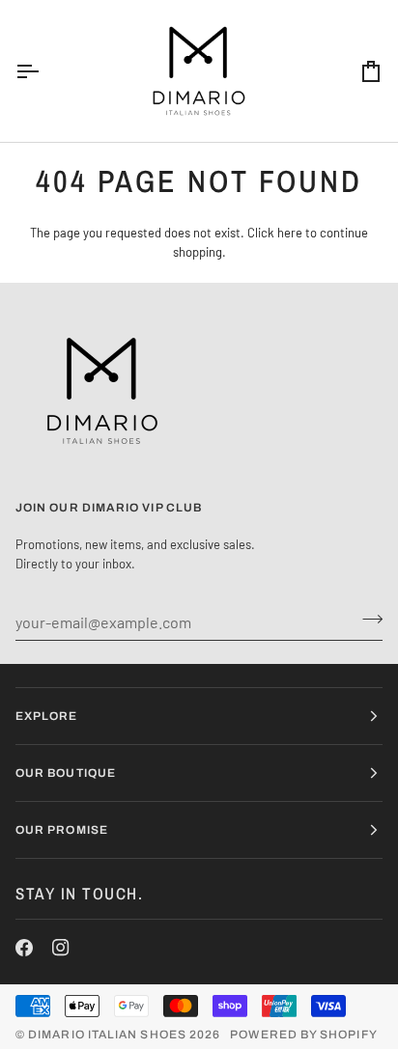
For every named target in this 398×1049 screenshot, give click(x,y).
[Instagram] (61, 947)
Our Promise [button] (61, 830)
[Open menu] (44, 71)
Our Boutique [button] (65, 773)
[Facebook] (24, 947)
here (289, 232)
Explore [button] (46, 716)
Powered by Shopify (303, 1034)
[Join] (367, 619)
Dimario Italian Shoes (107, 1034)
